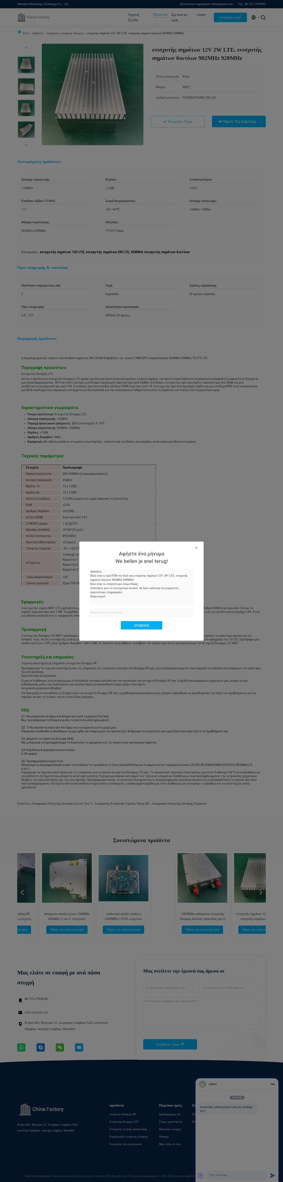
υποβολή (141, 625)
